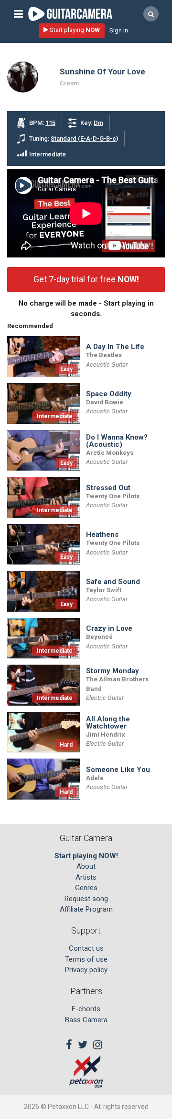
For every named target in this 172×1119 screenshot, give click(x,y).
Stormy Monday (112, 671)
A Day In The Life (115, 346)
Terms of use (86, 959)
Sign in (118, 30)
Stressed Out (108, 488)
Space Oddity (108, 394)
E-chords (86, 1009)
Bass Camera (86, 1020)
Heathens (102, 534)
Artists (86, 877)
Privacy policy (86, 969)
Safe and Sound (113, 581)
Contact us (86, 948)
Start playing (74, 29)
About (86, 866)
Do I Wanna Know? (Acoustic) (117, 441)
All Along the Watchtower (108, 723)
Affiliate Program (86, 909)
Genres (86, 887)
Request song (86, 898)
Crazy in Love (109, 628)
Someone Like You (118, 769)
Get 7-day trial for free (86, 279)
